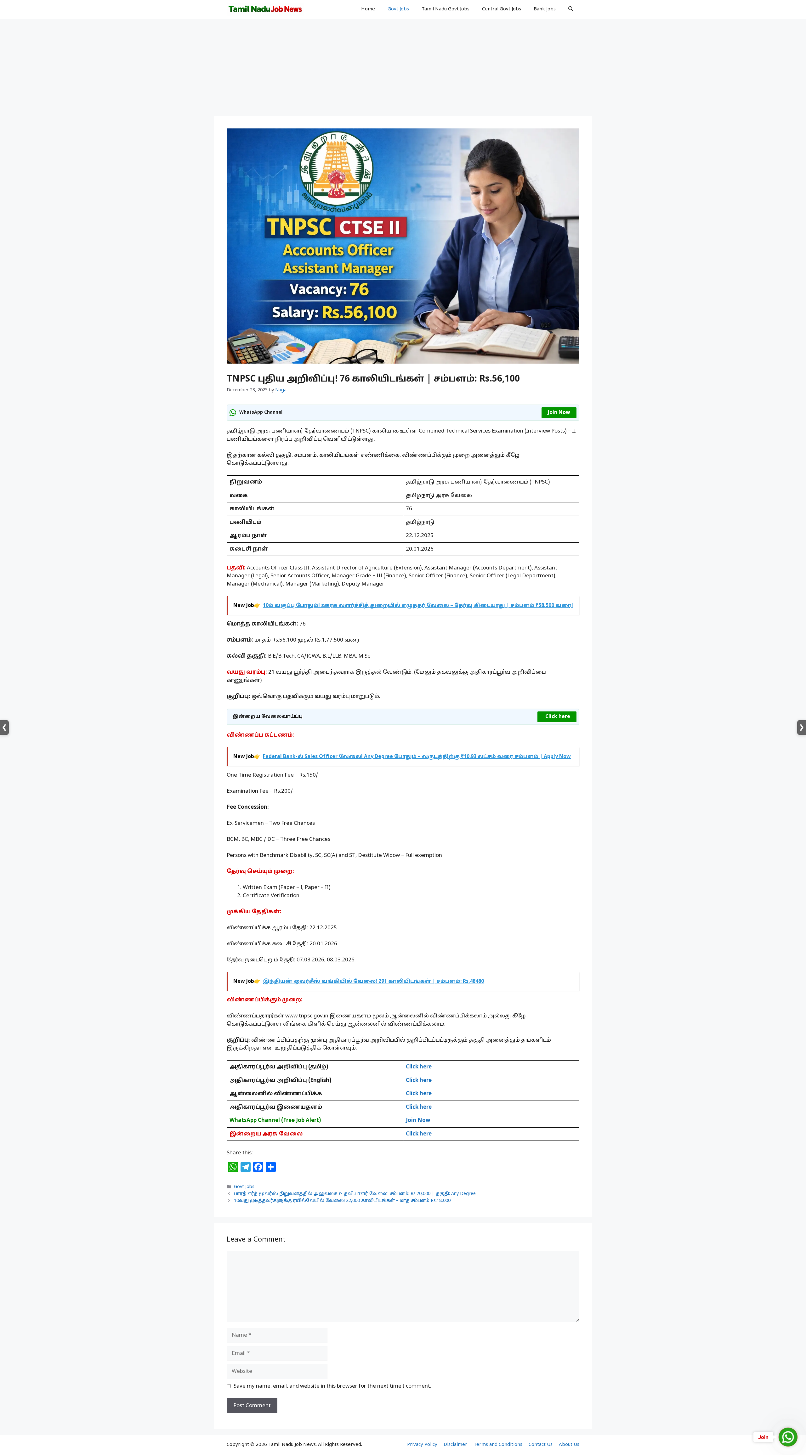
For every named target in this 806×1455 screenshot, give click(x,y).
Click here (557, 717)
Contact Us (541, 1445)
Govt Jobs (398, 9)
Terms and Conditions (498, 1445)
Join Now (559, 413)
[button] (570, 9)
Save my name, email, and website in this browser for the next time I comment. (332, 1386)
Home (368, 9)
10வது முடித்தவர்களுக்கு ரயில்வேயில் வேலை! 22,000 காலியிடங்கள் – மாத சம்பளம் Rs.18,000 (342, 1201)
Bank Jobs (545, 9)
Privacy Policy (422, 1445)
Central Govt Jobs (501, 9)
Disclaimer (455, 1445)
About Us (569, 1445)
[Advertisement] (403, 69)
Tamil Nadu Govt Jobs (445, 9)
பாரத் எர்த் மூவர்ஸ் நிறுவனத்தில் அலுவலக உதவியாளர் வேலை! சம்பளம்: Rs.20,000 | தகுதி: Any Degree (355, 1194)
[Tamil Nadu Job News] (265, 9)
